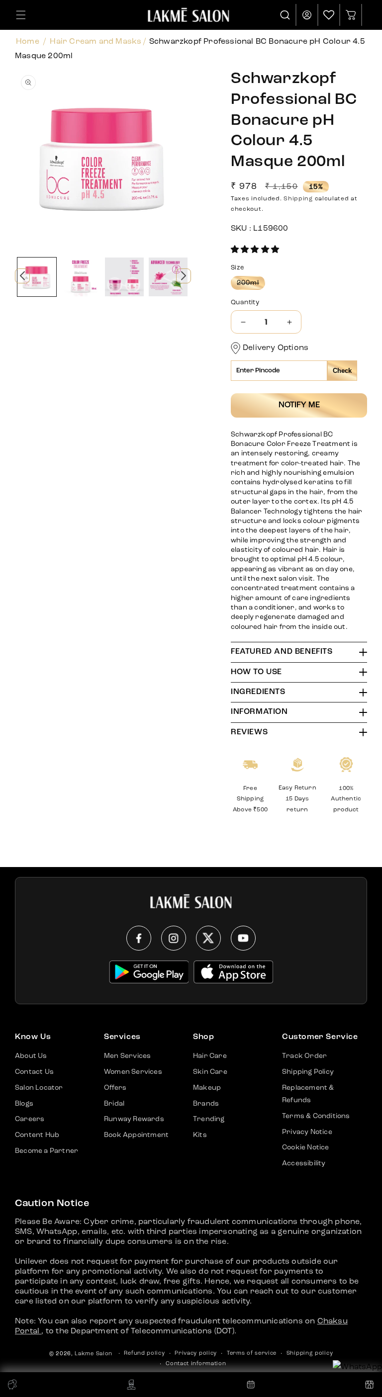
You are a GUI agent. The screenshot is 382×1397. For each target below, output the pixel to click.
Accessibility (304, 1163)
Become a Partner (46, 1150)
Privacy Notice (307, 1132)
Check (342, 370)
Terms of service (252, 1353)
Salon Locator (39, 1087)
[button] (255, 250)
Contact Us (34, 1071)
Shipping (298, 199)
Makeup (207, 1087)
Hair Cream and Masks (95, 42)
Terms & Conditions (316, 1116)
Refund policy (144, 1353)
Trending (209, 1119)
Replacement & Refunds (308, 1094)
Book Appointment (136, 1135)
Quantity (245, 302)
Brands (206, 1103)
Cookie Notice (305, 1147)
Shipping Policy (308, 1071)
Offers (115, 1087)
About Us (31, 1055)
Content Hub (37, 1135)
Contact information (196, 1364)
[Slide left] (22, 275)
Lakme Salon (93, 1354)
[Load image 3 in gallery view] (124, 277)
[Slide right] (183, 275)
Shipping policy (309, 1353)
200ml (251, 284)
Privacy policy (196, 1353)
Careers (29, 1119)
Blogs (24, 1103)
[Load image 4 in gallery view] (168, 277)
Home (27, 42)
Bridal (114, 1103)
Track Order (304, 1055)
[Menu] (21, 15)
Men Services (127, 1055)
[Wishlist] (328, 15)
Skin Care (210, 1071)
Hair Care (210, 1055)
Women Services (133, 1071)
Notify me (299, 405)
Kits (200, 1135)
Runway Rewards (134, 1119)
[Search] (285, 15)
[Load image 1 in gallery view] (36, 277)
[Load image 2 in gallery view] (80, 277)
